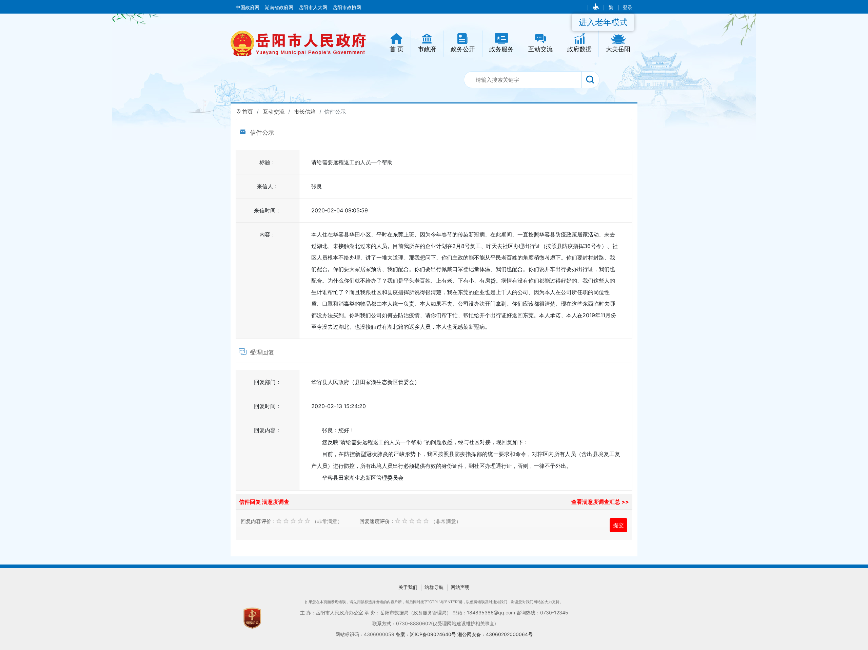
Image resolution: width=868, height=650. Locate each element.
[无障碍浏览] (596, 7)
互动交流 (273, 111)
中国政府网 (248, 7)
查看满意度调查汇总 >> (600, 501)
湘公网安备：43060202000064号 (495, 634)
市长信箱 (305, 111)
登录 (627, 7)
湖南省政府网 (280, 7)
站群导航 (434, 587)
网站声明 (460, 587)
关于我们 (407, 587)
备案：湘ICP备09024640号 (426, 634)
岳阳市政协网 (347, 7)
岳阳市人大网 (314, 7)
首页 (247, 111)
